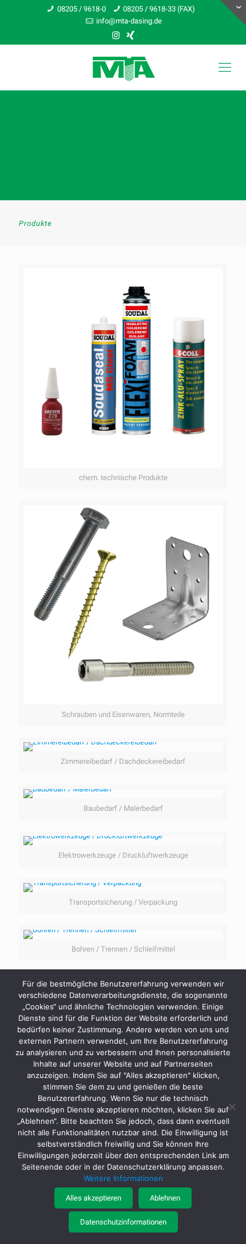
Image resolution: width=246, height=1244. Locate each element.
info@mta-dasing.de (129, 21)
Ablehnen (165, 1198)
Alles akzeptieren (93, 1198)
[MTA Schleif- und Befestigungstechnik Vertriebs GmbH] (123, 67)
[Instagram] (116, 35)
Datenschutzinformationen (123, 1222)
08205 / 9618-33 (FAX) (159, 9)
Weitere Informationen (123, 1178)
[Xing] (131, 35)
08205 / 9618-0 (81, 9)
